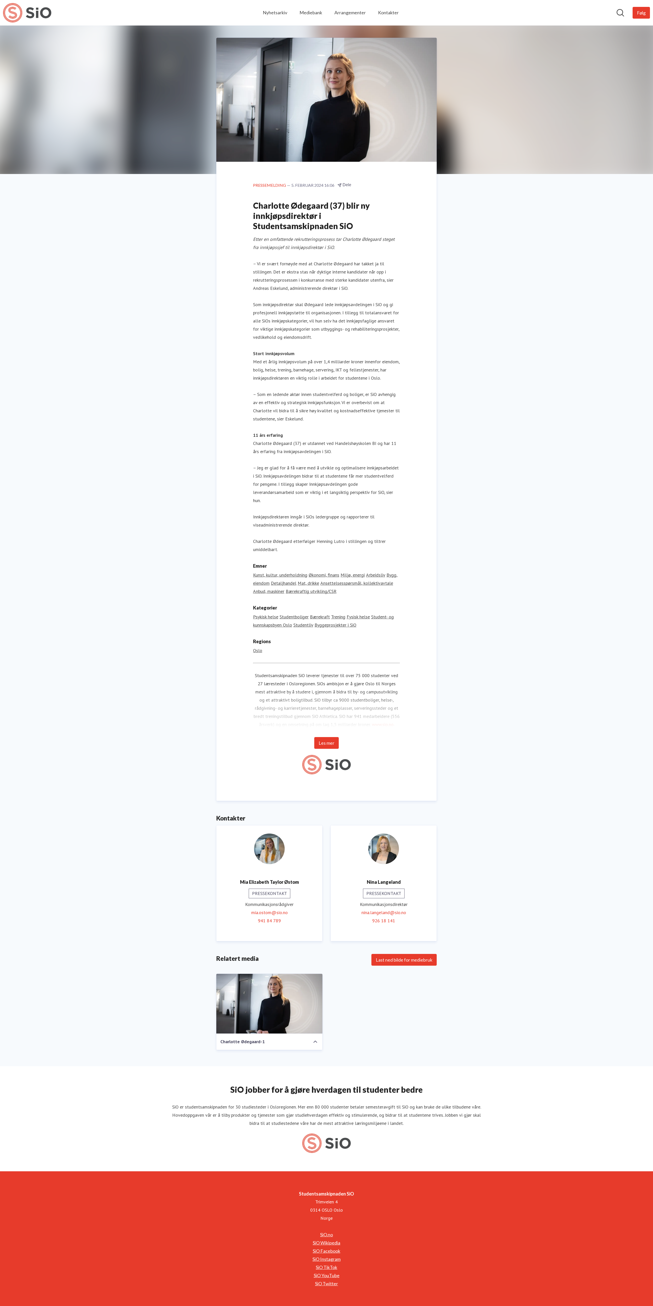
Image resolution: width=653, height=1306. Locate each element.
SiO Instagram (326, 1259)
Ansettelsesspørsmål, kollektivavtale (356, 583)
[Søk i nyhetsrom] (620, 13)
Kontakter (388, 12)
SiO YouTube (327, 1275)
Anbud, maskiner (268, 591)
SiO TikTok (326, 1267)
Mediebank (310, 12)
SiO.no (326, 1234)
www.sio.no (383, 724)
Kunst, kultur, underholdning (280, 575)
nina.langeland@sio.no (383, 912)
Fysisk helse (358, 617)
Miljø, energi (353, 575)
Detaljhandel (283, 583)
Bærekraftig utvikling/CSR (311, 591)
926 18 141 (383, 921)
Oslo (257, 650)
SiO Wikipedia (326, 1243)
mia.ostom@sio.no (269, 912)
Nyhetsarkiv (275, 12)
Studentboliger (294, 617)
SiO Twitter (326, 1283)
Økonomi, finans (324, 575)
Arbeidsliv (375, 575)
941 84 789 (269, 921)
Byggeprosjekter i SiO (335, 625)
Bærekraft (320, 617)
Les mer (326, 743)
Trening (338, 617)
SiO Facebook (326, 1251)
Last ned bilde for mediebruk (404, 960)
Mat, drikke (308, 583)
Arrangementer (350, 12)
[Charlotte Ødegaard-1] (269, 1004)
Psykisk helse (265, 617)
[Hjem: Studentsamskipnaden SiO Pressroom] (27, 12)
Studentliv (303, 625)
